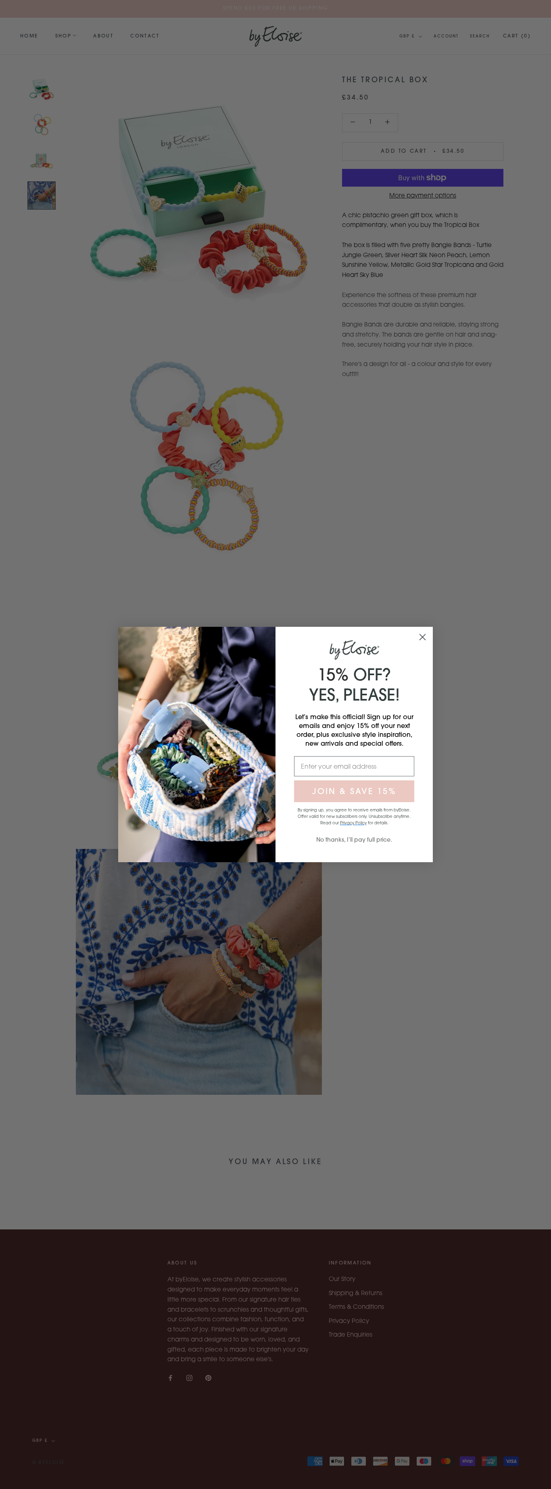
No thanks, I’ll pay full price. (354, 839)
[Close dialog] (422, 637)
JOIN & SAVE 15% (354, 791)
